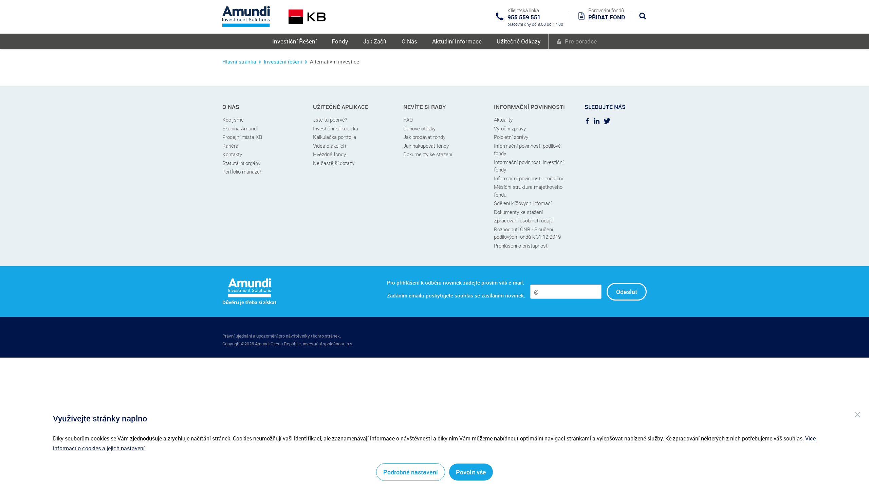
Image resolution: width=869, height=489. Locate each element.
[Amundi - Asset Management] (246, 16)
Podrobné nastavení (410, 472)
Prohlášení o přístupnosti (521, 245)
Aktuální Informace (457, 41)
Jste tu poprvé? (330, 119)
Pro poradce (581, 41)
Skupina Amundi (240, 128)
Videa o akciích (329, 145)
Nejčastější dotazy (333, 163)
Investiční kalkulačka (335, 128)
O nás (230, 107)
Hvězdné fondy (329, 154)
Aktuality (503, 119)
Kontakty (232, 154)
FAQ (408, 119)
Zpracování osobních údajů (523, 220)
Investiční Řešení (294, 41)
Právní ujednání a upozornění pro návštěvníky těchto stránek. (281, 336)
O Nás (409, 41)
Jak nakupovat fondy (426, 145)
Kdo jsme (233, 119)
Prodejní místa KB (242, 136)
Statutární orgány (241, 163)
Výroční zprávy (510, 128)
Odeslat (626, 292)
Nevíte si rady (424, 107)
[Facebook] (587, 120)
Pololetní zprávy (511, 136)
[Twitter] (607, 120)
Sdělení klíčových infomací (523, 203)
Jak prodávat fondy (424, 136)
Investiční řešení (283, 61)
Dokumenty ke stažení (427, 154)
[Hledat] (643, 16)
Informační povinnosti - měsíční (528, 178)
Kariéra (230, 145)
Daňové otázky (419, 128)
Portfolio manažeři (242, 171)
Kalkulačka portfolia (334, 136)
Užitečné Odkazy (519, 41)
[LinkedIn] (596, 120)
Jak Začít (375, 41)
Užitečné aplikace (340, 107)
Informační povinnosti (529, 107)
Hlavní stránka (239, 61)
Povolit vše (471, 472)
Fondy (340, 41)
